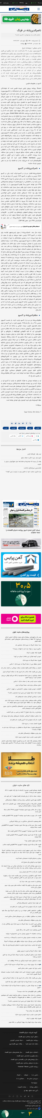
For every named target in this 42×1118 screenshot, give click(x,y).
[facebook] (26, 423)
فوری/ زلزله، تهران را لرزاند (34, 653)
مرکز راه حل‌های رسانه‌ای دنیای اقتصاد (27, 1063)
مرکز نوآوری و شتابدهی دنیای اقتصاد (27, 1056)
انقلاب (37, 428)
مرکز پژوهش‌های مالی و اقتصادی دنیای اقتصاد (24, 1060)
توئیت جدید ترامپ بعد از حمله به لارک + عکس (27, 681)
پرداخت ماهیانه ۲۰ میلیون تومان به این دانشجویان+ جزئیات (23, 934)
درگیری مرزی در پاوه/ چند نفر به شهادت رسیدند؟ (27, 649)
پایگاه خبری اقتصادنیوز (15, 1044)
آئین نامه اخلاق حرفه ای (31, 1091)
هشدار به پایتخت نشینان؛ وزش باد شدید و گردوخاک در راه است (22, 938)
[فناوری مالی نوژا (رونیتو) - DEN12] (21, 764)
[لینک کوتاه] (30, 423)
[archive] (9, 1096)
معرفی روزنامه (34, 1087)
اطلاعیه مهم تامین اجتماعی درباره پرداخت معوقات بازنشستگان (23, 800)
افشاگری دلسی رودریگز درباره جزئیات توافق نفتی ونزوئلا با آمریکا (22, 941)
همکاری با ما (20, 1079)
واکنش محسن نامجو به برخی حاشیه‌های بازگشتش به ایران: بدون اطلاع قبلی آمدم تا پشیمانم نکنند (22, 707)
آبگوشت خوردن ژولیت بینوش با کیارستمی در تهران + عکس (24, 689)
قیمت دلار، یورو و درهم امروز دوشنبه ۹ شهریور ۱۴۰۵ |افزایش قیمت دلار (21, 817)
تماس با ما (35, 1075)
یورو (19, 3)
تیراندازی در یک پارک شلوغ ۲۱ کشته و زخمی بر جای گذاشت (24, 712)
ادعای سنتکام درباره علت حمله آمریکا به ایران (28, 685)
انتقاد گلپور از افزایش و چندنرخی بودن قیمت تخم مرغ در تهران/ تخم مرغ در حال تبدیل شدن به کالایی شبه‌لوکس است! (22, 877)
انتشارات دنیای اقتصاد (31, 1052)
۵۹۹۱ (33, 41)
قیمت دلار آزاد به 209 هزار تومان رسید (30, 872)
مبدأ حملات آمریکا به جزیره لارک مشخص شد (28, 645)
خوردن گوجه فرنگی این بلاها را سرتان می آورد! (27, 657)
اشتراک (18, 1075)
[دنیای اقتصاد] (19, 9)
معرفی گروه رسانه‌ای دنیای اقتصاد (28, 1037)
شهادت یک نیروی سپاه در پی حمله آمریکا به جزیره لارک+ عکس (22, 964)
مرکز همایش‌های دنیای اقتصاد (13, 1052)
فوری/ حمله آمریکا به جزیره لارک (32, 660)
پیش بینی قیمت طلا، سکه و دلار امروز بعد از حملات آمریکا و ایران (22, 672)
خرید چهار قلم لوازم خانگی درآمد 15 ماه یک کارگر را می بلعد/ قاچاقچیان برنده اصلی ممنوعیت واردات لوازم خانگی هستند (23, 892)
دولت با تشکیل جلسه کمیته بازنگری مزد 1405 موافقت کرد (24, 961)
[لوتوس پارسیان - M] (21, 1114)
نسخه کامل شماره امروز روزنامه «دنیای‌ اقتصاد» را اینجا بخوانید (23, 531)
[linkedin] (19, 423)
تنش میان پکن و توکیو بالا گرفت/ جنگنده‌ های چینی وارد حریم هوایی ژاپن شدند (23, 886)
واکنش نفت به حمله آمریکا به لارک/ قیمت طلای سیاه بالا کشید (23, 982)
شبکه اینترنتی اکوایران (16, 1040)
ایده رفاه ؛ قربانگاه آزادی (34, 454)
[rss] (21, 1096)
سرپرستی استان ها (32, 1079)
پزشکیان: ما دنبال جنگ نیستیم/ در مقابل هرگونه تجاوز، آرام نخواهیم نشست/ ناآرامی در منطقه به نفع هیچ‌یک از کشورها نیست (21, 996)
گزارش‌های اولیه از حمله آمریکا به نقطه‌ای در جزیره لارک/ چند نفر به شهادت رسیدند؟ (21, 728)
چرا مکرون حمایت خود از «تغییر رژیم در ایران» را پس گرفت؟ (23, 472)
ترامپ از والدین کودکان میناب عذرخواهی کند (28, 697)
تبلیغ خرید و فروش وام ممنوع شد (31, 862)
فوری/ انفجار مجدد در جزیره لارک (31, 724)
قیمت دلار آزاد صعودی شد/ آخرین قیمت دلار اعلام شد (25, 720)
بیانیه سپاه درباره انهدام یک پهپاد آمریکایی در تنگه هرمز (25, 1022)
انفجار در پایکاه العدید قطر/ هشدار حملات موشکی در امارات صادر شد (21, 668)
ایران (30, 428)
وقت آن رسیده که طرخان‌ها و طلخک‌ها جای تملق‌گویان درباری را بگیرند (22, 463)
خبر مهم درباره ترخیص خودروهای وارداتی (29, 903)
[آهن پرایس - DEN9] (21, 564)
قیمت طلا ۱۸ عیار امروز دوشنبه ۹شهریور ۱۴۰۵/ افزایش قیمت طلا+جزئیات (23, 836)
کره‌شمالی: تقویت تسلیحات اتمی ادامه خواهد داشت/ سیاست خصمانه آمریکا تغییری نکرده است (21, 973)
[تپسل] (2, 225)
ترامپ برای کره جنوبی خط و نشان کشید (29, 968)
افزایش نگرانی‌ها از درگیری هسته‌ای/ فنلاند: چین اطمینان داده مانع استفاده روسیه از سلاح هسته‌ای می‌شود (22, 805)
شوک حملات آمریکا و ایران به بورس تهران (29, 951)
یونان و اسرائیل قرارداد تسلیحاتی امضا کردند (28, 858)
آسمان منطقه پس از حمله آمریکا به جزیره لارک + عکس (25, 664)
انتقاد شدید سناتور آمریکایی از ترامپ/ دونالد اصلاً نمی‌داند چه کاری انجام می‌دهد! (22, 956)
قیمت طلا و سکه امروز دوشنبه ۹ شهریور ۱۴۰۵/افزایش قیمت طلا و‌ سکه (22, 846)
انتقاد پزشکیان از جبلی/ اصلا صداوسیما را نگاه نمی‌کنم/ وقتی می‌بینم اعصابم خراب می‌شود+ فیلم (21, 677)
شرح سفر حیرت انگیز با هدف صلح (31, 458)
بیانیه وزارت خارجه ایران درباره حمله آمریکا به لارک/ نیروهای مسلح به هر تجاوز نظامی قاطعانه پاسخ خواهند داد (21, 1006)
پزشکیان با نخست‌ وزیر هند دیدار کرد (30, 882)
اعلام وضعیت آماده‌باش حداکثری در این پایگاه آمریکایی (25, 821)
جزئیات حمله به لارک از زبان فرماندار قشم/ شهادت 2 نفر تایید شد (22, 796)
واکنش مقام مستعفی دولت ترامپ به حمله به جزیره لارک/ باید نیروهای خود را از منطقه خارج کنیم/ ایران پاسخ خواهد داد (23, 701)
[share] (17, 1096)
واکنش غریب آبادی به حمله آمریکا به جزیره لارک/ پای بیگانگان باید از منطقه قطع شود (21, 925)
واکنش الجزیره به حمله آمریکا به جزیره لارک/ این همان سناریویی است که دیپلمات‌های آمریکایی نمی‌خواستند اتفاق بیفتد (22, 898)
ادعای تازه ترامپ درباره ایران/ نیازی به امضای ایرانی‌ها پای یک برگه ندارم (22, 946)
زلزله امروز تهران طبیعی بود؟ (33, 841)
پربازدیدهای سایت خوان (21, 632)
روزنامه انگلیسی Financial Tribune (28, 1067)
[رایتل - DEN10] (21, 619)
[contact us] (13, 1096)
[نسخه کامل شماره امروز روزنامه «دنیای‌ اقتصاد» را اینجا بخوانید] (21, 513)
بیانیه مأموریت (22, 1087)
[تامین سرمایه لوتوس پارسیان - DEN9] (21, 593)
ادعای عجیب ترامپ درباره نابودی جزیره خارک (28, 737)
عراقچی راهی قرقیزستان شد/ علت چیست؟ (29, 991)
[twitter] (22, 423)
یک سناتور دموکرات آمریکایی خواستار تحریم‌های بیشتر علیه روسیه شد (21, 716)
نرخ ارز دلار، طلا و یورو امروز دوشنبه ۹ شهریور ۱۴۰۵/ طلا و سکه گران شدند (22, 811)
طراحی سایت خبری (34, 1108)
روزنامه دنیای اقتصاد (32, 1040)
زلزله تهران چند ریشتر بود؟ (33, 1011)
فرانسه (13, 428)
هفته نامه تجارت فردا (32, 1044)
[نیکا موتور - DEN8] (21, 543)
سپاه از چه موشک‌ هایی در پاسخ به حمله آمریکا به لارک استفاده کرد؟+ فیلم (21, 987)
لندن (5, 428)
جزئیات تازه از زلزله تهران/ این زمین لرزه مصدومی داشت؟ (24, 693)
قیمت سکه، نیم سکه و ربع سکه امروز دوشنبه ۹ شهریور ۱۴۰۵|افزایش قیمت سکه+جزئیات (21, 826)
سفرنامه (22, 428)
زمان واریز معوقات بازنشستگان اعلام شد (29, 733)
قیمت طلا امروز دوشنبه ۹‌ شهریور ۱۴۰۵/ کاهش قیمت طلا (24, 831)
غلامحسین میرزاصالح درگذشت (32, 468)
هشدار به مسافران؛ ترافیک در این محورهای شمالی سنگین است (23, 916)
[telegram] (15, 423)
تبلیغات (26, 1075)
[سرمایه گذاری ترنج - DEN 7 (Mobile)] (21, 19)
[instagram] (32, 1096)
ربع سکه (40, 3)
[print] (11, 423)
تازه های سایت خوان (21, 785)
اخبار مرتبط (21, 449)
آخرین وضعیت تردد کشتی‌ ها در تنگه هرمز (28, 930)
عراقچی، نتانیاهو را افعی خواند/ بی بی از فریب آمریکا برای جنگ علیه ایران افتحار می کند (21, 912)
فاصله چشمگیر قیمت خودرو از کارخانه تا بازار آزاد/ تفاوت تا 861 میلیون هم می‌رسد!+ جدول (23, 791)
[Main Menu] (39, 9)
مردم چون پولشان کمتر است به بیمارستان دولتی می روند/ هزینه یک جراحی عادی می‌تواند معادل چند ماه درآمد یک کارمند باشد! (21, 867)
